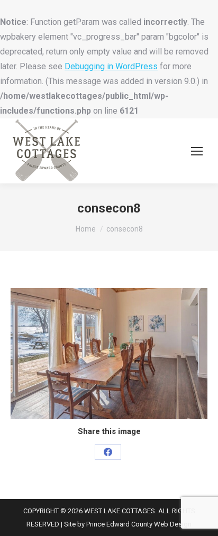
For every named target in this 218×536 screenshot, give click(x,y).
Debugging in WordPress (111, 66)
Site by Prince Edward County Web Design (128, 524)
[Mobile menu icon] (196, 151)
